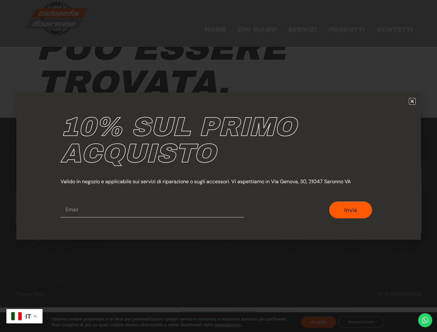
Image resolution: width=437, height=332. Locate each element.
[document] (218, 166)
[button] (412, 101)
